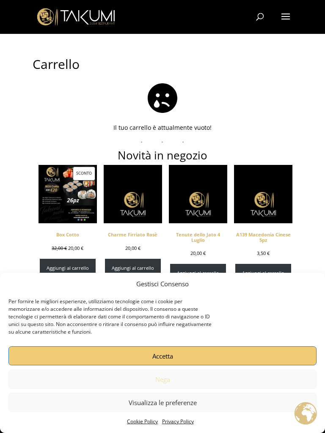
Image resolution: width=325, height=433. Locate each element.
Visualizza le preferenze (163, 402)
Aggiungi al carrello (68, 268)
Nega (162, 379)
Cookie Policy (142, 421)
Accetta (162, 356)
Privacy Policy (178, 421)
